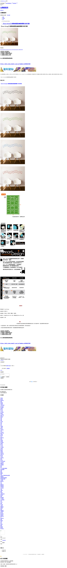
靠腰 (1, 470)
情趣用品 (2, 506)
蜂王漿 (1, 455)
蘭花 (1, 467)
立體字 (1, 490)
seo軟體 (1, 480)
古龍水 (1, 524)
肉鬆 (1, 419)
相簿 (3, 17)
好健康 (1, 451)
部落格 (3, 18)
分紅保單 (2, 462)
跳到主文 (2, 10)
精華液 (1, 520)
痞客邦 (7, 365)
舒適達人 (2, 515)
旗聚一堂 (2, 415)
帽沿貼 (1, 399)
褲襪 (1, 496)
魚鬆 (1, 418)
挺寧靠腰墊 (2, 469)
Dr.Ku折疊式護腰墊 (3, 468)
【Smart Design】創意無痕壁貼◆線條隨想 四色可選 (15, 23)
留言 (9, 365)
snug (1, 436)
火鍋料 (1, 427)
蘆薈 (1, 519)
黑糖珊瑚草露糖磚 (3, 477)
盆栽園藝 (2, 464)
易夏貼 (1, 408)
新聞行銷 (2, 518)
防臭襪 (1, 441)
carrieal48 (1, 360)
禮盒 (1, 420)
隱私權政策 (39, 554)
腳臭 (1, 401)
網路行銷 (2, 516)
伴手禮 (1, 421)
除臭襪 (1, 402)
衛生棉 (1, 512)
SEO (1, 482)
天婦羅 (1, 426)
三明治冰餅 (2, 405)
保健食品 (2, 453)
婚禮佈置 (2, 485)
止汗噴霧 (2, 412)
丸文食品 (2, 414)
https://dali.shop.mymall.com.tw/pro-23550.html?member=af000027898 (11, 49)
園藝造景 (2, 463)
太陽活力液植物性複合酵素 (5, 475)
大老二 (1, 502)
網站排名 (2, 481)
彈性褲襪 (2, 497)
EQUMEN (2, 528)
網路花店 (2, 484)
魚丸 (1, 425)
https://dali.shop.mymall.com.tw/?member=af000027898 (15, 63)
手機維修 (2, 511)
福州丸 (1, 428)
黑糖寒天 (2, 476)
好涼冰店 (2, 406)
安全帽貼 (2, 407)
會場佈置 (2, 486)
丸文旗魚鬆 (2, 499)
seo (0, 517)
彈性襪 (1, 495)
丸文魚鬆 (2, 498)
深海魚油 (2, 457)
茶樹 (1, 521)
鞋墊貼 (1, 413)
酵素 (1, 474)
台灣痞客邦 (4, 7)
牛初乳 (1, 456)
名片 (3, 19)
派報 (1, 489)
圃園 (1, 525)
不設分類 (8, 15)
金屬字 (1, 492)
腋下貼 (1, 409)
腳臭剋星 (2, 400)
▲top (1, 370)
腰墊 (1, 471)
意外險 (1, 460)
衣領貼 (1, 398)
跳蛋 (1, 509)
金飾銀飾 (8, 368)
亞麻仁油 (2, 454)
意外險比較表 (2, 461)
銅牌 (1, 491)
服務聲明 (43, 554)
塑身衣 (1, 526)
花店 (1, 483)
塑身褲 (1, 527)
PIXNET (26, 554)
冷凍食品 (2, 429)
